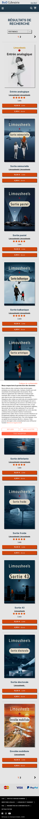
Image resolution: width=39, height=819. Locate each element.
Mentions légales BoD (14, 423)
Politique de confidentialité (28, 383)
